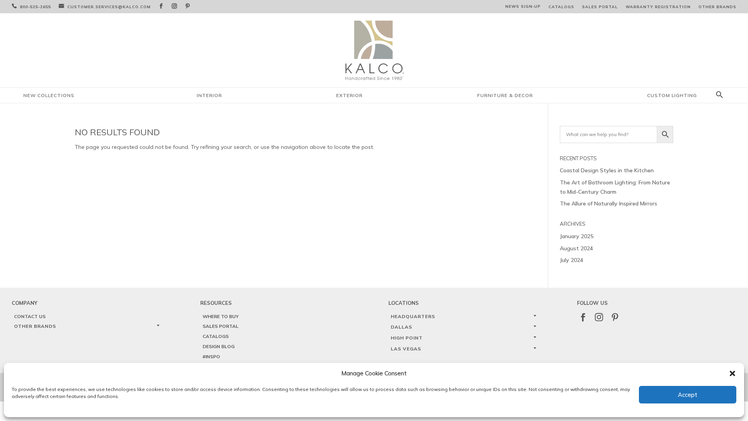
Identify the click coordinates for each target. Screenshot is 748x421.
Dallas (401, 327)
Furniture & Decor (505, 95)
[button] (732, 373)
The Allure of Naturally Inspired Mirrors (608, 203)
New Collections (48, 95)
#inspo (211, 356)
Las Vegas (406, 349)
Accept (687, 394)
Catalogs (561, 6)
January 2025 (576, 236)
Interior (209, 95)
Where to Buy (221, 316)
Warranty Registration (658, 6)
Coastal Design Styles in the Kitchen (607, 170)
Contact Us (30, 316)
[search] (720, 95)
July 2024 (571, 260)
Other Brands (717, 6)
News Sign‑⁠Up (523, 6)
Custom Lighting (672, 95)
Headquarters (413, 316)
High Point (407, 338)
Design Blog (219, 346)
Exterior (349, 95)
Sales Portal (600, 6)
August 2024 (576, 248)
